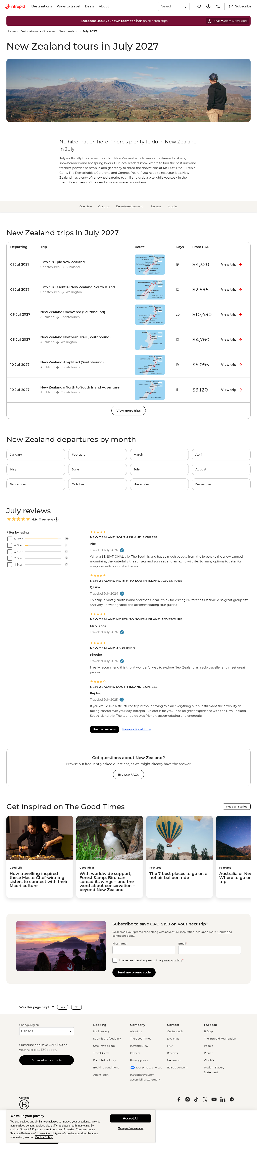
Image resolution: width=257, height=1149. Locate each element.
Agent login (101, 1074)
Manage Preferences (130, 1128)
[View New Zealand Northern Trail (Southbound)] (22, 339)
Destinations (41, 6)
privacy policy (172, 960)
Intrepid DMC (139, 1045)
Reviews (156, 206)
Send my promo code (134, 972)
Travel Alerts (101, 1053)
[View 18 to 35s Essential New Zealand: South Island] (22, 289)
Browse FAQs (128, 774)
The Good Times (140, 1038)
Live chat (173, 1038)
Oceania (48, 31)
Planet (208, 1053)
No (76, 1007)
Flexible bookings (104, 1060)
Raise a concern (177, 1067)
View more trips (128, 410)
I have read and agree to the (151, 960)
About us (136, 1031)
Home (11, 31)
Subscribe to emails (47, 1060)
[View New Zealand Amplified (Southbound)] (22, 364)
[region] (80, 1126)
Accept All (130, 1118)
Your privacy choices (148, 1067)
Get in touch (175, 1031)
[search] (169, 6)
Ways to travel (68, 6)
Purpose (210, 1025)
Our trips (104, 206)
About (104, 6)
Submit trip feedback (107, 1038)
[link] (35, 454)
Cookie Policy (44, 1137)
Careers (135, 1053)
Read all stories (236, 806)
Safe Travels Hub (104, 1045)
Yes (63, 1007)
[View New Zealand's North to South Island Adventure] (22, 389)
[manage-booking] (208, 6)
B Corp (208, 1031)
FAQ (170, 1045)
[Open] (56, 519)
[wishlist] (199, 6)
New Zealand (69, 31)
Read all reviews (104, 729)
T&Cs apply (49, 1050)
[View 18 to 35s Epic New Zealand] (22, 264)
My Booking (101, 1031)
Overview (86, 206)
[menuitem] (15, 6)
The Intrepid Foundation (220, 1038)
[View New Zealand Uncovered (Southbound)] (22, 314)
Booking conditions (106, 1067)
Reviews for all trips (136, 729)
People (208, 1045)
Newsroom (174, 1060)
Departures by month (130, 206)
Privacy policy (139, 1060)
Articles (172, 206)
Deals (89, 6)
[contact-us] (218, 6)
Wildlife (209, 1060)
